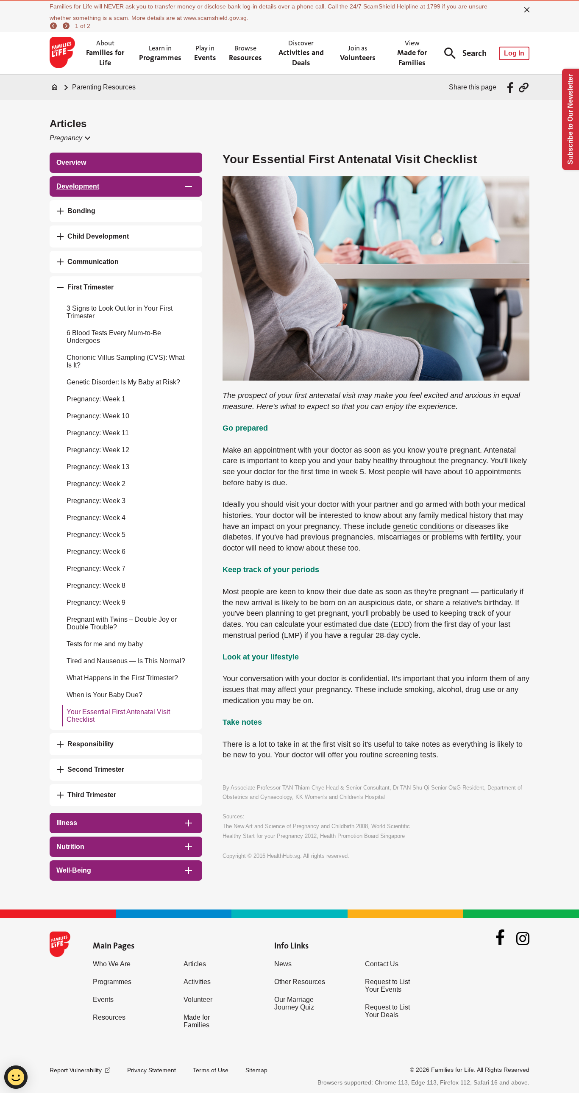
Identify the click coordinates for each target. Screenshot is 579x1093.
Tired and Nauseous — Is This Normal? (126, 661)
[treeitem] (126, 163)
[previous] (55, 26)
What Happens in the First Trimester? (122, 677)
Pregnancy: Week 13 (98, 466)
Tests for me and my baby (105, 644)
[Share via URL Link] (523, 87)
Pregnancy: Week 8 (96, 585)
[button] (69, 138)
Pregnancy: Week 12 (98, 449)
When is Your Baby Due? (104, 694)
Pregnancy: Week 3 (96, 500)
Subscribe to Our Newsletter (570, 119)
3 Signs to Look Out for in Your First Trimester (120, 312)
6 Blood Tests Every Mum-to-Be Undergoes (114, 336)
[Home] (55, 87)
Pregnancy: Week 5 (96, 534)
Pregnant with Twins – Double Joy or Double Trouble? (122, 623)
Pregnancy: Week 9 (96, 602)
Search (474, 53)
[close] (527, 10)
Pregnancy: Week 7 (96, 568)
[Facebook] (500, 938)
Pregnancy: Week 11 (98, 433)
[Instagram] (522, 938)
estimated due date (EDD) (368, 624)
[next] (67, 26)
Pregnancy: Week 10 (98, 416)
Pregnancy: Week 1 (96, 399)
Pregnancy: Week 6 (96, 551)
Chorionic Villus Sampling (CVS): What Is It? (125, 361)
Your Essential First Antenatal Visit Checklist (118, 715)
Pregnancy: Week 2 (96, 483)
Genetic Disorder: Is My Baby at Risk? (123, 382)
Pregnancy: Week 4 (96, 517)
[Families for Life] (64, 53)
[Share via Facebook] (511, 87)
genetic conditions (423, 526)
